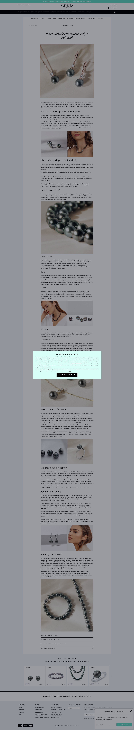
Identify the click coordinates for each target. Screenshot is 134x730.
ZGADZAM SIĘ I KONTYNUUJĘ (67, 374)
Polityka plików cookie (76, 363)
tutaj (70, 371)
